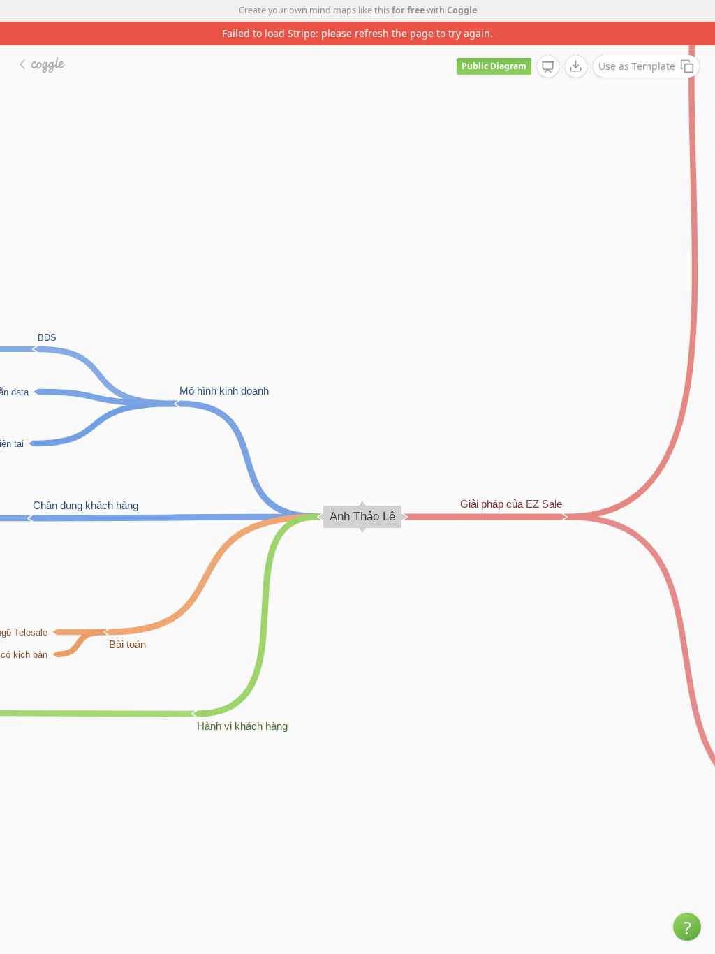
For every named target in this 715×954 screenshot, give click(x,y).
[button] (687, 927)
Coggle (462, 10)
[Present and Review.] (548, 67)
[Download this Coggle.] (576, 66)
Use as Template (636, 66)
